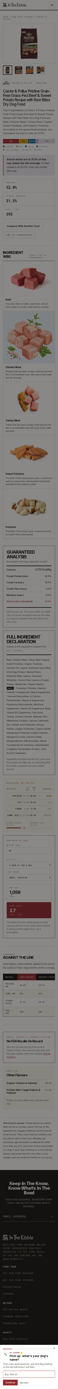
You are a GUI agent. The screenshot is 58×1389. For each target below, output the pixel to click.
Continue (10, 1382)
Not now (24, 1382)
